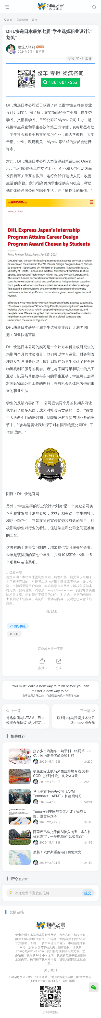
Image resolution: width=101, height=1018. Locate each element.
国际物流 (22, 20)
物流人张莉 (26, 46)
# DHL (14, 634)
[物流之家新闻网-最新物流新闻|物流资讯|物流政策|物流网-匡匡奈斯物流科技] (50, 5)
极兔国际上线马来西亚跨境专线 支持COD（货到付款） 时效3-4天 (61, 773)
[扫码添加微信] (94, 987)
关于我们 (50, 970)
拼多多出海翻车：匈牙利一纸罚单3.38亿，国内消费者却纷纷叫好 (62, 753)
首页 (9, 20)
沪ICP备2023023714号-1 (44, 981)
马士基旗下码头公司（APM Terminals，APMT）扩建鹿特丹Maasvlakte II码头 (57, 796)
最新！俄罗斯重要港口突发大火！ (59, 851)
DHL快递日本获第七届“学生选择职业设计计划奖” (49, 34)
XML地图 (69, 981)
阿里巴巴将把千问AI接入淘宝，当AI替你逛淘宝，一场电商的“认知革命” (62, 834)
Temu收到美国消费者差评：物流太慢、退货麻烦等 (60, 814)
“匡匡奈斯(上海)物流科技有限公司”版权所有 (63, 977)
